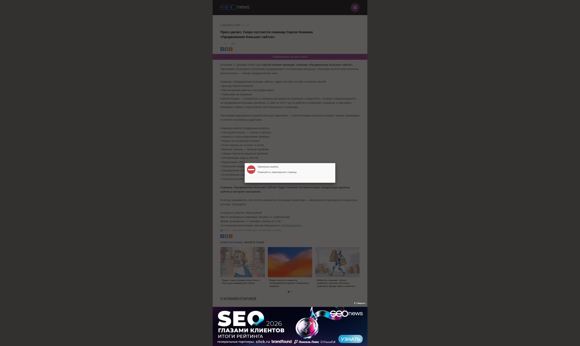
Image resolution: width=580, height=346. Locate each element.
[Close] (335, 163)
